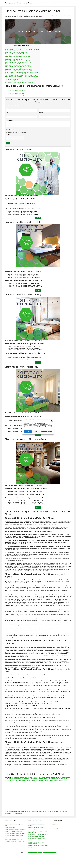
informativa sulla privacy (15, 129)
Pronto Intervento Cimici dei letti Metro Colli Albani (16, 53)
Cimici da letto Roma (10, 827)
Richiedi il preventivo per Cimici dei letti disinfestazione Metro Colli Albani (22, 49)
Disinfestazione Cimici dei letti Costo (32, 780)
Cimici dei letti (63, 778)
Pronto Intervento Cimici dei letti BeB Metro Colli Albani (18, 66)
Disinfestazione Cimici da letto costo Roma (15, 833)
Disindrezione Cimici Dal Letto (18, 777)
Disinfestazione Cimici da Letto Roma (18, 3)
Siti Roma (40, 852)
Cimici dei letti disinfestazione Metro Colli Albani (16, 73)
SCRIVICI (38, 217)
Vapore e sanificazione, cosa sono (13, 79)
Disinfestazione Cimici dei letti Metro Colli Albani (16, 52)
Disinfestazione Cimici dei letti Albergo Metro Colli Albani (18, 60)
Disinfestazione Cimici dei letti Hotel (13, 55)
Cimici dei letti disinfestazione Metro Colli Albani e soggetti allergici (20, 75)
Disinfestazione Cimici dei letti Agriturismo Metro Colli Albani (19, 69)
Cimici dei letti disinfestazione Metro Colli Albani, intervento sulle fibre (21, 78)
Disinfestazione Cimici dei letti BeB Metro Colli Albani (17, 65)
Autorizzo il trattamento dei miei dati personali (16, 132)
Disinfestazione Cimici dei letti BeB (13, 63)
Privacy (52, 826)
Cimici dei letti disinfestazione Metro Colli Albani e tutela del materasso (21, 76)
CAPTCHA (8, 134)
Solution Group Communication (49, 852)
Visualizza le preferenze (46, 431)
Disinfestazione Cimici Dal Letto (48, 780)
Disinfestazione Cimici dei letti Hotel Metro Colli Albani (17, 56)
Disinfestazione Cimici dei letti (12, 50)
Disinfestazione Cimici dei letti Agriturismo (15, 68)
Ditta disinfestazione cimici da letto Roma (15, 841)
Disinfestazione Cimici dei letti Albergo (14, 59)
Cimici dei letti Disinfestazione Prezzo (18, 778)
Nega (36, 431)
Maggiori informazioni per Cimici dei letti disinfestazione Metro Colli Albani (22, 72)
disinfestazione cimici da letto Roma (13, 839)
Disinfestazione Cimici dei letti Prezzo (14, 780)
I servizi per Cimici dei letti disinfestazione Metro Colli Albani (19, 48)
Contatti (68, 2)
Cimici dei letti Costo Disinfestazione (36, 778)
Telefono (41, 115)
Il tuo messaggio (10, 120)
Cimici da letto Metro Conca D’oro (36, 836)
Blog (63, 2)
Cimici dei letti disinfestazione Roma (13, 831)
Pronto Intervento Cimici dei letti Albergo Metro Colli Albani (18, 62)
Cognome (41, 112)
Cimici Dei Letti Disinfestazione (33, 777)
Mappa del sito (54, 824)
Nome (7, 112)
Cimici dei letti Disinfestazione (52, 778)
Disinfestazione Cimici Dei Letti (49, 777)
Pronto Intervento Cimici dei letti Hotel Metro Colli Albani (18, 58)
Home (41, 2)
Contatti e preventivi (61, 780)
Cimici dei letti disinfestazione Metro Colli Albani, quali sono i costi (20, 80)
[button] (51, 421)
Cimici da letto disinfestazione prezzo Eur (37, 834)
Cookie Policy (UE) (55, 828)
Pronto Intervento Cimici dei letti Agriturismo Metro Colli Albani (19, 70)
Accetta (27, 431)
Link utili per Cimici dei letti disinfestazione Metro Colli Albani (19, 82)
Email (7, 115)
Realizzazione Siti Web (33, 852)
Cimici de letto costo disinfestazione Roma (15, 829)
